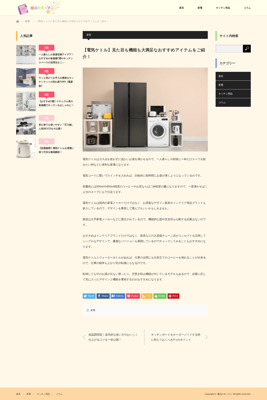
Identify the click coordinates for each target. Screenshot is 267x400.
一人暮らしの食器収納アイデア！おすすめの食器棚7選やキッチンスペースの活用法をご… (56, 58)
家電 (200, 7)
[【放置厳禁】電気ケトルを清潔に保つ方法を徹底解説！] (26, 148)
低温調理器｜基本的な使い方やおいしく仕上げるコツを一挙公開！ (113, 337)
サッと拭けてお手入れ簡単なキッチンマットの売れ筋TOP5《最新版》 (56, 82)
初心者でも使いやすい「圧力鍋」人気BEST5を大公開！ (56, 126)
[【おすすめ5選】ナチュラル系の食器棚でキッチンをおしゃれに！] (26, 101)
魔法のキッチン (224, 394)
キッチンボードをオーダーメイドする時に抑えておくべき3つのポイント (175, 337)
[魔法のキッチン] (39, 8)
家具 (181, 7)
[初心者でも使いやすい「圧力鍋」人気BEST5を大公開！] (26, 125)
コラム (247, 7)
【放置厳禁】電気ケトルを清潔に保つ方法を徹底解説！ (56, 150)
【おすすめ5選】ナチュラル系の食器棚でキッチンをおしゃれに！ (56, 103)
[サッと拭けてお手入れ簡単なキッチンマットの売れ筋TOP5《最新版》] (26, 78)
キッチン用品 (223, 7)
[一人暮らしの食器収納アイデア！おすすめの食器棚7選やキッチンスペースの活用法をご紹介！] (26, 54)
